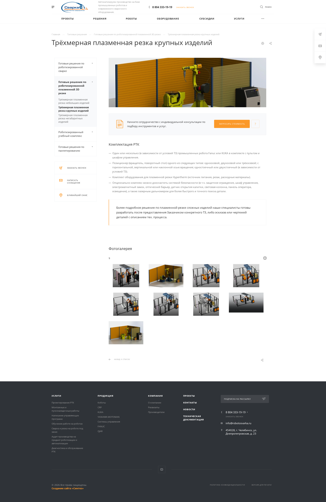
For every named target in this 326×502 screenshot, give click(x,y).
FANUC (101, 426)
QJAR (100, 431)
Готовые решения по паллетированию (71, 148)
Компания (155, 395)
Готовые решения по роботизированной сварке (71, 67)
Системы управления (109, 421)
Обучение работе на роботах (67, 423)
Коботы (102, 402)
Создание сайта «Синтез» (68, 488)
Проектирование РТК (63, 402)
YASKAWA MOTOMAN (109, 416)
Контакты (190, 402)
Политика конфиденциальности (227, 485)
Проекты (189, 395)
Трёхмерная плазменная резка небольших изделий (73, 101)
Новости (189, 409)
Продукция (105, 395)
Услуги (56, 395)
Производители (156, 412)
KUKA (100, 412)
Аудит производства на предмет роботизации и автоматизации (64, 440)
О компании (154, 402)
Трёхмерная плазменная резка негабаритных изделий (73, 118)
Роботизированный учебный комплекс (70, 133)
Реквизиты (153, 407)
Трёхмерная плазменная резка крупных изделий (73, 109)
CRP (100, 407)
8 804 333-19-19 (162, 7)
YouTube (161, 469)
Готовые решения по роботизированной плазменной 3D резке (72, 87)
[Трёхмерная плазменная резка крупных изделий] (126, 275)
